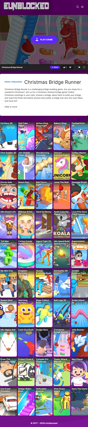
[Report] (79, 67)
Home (7, 82)
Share (56, 67)
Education (17, 82)
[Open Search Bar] (77, 7)
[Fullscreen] (84, 67)
